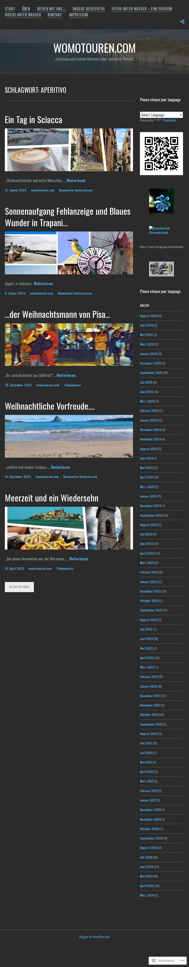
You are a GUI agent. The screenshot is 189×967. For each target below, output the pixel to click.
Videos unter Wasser (23, 14)
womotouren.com (42, 190)
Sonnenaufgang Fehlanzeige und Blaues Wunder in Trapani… (67, 216)
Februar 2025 (149, 410)
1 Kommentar (72, 385)
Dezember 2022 (150, 591)
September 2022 (151, 610)
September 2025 (151, 372)
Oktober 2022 (149, 600)
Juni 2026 (146, 325)
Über (26, 9)
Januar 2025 (148, 420)
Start (10, 9)
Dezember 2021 (150, 695)
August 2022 (149, 619)
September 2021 (151, 724)
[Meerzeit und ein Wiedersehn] (69, 548)
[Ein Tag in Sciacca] (69, 169)
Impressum (78, 14)
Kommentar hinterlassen (76, 190)
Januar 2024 (148, 496)
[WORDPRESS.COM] (182, 21)
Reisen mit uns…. (51, 9)
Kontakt (55, 14)
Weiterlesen (76, 181)
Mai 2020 (146, 876)
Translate (169, 120)
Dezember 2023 (150, 505)
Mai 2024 (146, 467)
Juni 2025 (146, 391)
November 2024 (150, 439)
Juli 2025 (146, 382)
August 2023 (149, 524)
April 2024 (147, 477)
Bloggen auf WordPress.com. (94, 936)
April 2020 (147, 885)
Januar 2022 (148, 686)
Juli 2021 (146, 743)
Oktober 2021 (149, 714)
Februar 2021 (149, 790)
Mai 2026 (146, 334)
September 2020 (151, 838)
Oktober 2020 (149, 828)
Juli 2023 (146, 534)
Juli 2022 (146, 629)
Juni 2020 (146, 866)
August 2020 (149, 847)
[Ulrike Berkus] (161, 232)
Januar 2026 (148, 353)
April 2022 (147, 657)
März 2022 (147, 667)
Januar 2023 (148, 581)
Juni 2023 (146, 543)
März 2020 (147, 895)
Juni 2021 (146, 752)
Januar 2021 (148, 800)
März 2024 (147, 486)
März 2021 (147, 781)
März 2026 (147, 344)
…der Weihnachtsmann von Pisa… (57, 313)
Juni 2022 (146, 638)
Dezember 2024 (150, 429)
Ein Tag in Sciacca (33, 119)
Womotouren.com (94, 47)
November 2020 (150, 819)
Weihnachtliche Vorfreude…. (49, 405)
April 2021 (147, 771)
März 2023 (147, 562)
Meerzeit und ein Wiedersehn (51, 497)
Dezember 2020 (150, 809)
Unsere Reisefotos (89, 9)
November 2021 (150, 705)
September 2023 (151, 515)
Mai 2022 (146, 648)
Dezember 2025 (150, 363)
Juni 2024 (146, 458)
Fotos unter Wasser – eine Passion (142, 9)
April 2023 (147, 553)
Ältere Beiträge (19, 586)
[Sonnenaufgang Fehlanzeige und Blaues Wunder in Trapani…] (69, 272)
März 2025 (147, 401)
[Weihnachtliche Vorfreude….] (69, 456)
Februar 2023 (149, 572)
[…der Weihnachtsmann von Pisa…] (69, 364)
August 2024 (149, 448)
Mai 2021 (146, 762)
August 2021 (148, 733)
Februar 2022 (149, 676)
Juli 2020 (146, 857)
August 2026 (149, 315)
